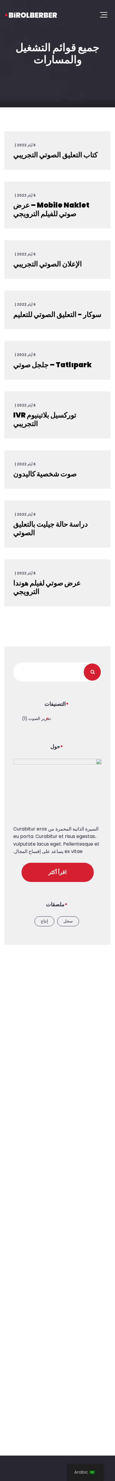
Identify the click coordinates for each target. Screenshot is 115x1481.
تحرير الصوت (39, 718)
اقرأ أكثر (57, 872)
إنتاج (44, 921)
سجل (68, 921)
